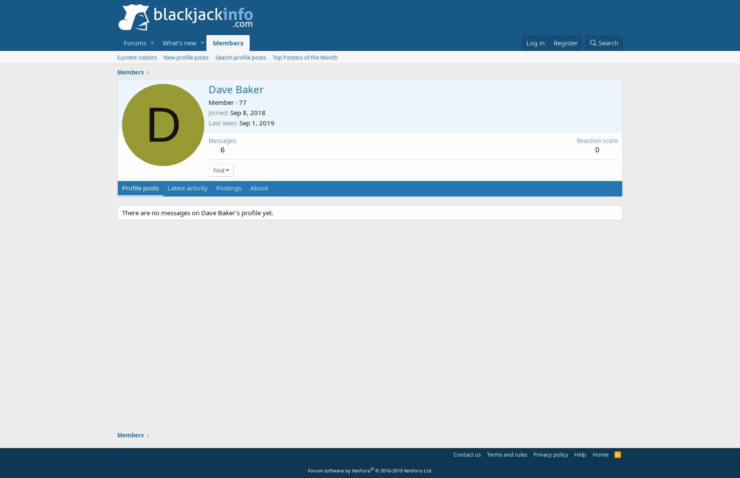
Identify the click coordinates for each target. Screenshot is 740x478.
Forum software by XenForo (370, 470)
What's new (180, 43)
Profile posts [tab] (140, 188)
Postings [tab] (229, 188)
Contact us (467, 454)
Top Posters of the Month (305, 57)
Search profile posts (240, 57)
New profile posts (186, 57)
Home (601, 454)
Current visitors (137, 57)
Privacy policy (551, 454)
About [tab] (259, 188)
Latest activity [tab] (187, 188)
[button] (152, 43)
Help (580, 454)
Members (228, 43)
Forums (135, 43)
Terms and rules (507, 454)
